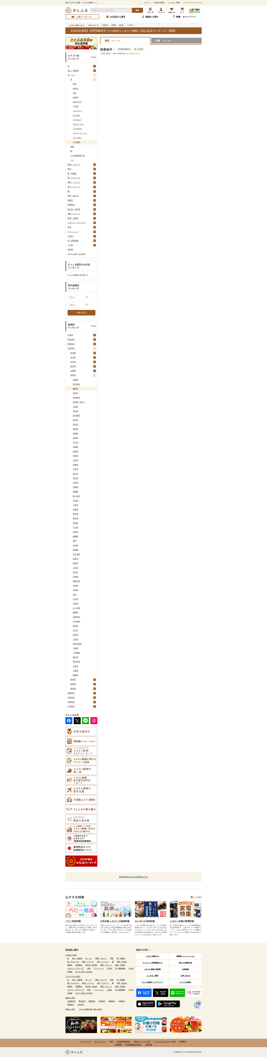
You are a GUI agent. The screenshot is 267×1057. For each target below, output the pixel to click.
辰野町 (75, 509)
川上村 (75, 442)
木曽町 (75, 487)
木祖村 (75, 590)
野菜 (69, 169)
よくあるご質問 (174, 3)
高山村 (75, 411)
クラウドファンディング (192, 3)
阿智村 (75, 523)
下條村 (75, 648)
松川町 (75, 545)
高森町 (75, 380)
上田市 (75, 639)
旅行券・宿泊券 (74, 209)
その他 (70, 245)
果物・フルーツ (74, 165)
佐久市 (75, 630)
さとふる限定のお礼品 (77, 275)
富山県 (73, 357)
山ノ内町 (76, 608)
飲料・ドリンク (74, 182)
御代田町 (76, 384)
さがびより (77, 120)
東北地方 (71, 339)
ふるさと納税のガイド (150, 10)
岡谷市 (75, 635)
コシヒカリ (77, 111)
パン (72, 160)
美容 (69, 227)
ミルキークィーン (80, 133)
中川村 (75, 599)
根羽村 (75, 429)
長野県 (73, 375)
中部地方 (71, 348)
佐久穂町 (76, 621)
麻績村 (75, 675)
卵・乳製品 (72, 173)
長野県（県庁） (79, 402)
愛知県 (73, 689)
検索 (137, 10)
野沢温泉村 (77, 644)
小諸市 (75, 483)
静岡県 (73, 684)
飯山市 (75, 657)
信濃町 (75, 447)
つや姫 (75, 106)
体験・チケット (74, 214)
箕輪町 (75, 492)
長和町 (75, 626)
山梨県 (73, 371)
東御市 (75, 465)
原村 (74, 595)
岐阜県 (73, 680)
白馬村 (75, 586)
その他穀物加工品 (77, 155)
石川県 (73, 362)
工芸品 (70, 236)
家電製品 (71, 205)
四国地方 (71, 702)
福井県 (73, 366)
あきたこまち (78, 124)
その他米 (76, 142)
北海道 (70, 335)
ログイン (147, 3)
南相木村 (76, 581)
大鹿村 (75, 671)
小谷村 (75, 568)
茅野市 (75, 514)
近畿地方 (71, 693)
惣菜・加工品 (73, 196)
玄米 (74, 93)
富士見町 (76, 554)
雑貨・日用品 (73, 218)
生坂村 (75, 577)
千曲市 (75, 505)
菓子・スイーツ (74, 187)
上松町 (75, 407)
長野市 (75, 425)
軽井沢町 (76, 662)
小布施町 (76, 653)
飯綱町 (75, 536)
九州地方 (71, 706)
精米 (74, 84)
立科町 (75, 460)
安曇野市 (76, 617)
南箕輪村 (76, 398)
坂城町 (75, 550)
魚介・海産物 (73, 71)
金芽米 (75, 97)
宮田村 (75, 532)
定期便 (70, 249)
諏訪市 (75, 563)
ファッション (73, 232)
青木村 (75, 393)
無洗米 (75, 88)
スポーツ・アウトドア (77, 223)
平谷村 (75, 603)
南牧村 (75, 451)
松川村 (75, 572)
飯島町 (75, 612)
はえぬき (76, 115)
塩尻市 (75, 559)
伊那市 (75, 456)
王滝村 (75, 501)
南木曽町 (76, 415)
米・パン (71, 75)
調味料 (70, 200)
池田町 (75, 433)
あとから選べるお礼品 (77, 254)
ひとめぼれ (77, 129)
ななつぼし (77, 138)
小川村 (75, 527)
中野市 (75, 469)
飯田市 (75, 389)
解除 (95, 57)
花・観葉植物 (73, 241)
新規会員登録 (159, 3)
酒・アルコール (74, 178)
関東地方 (71, 344)
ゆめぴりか (77, 102)
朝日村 (75, 420)
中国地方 (71, 697)
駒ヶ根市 (76, 496)
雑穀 (72, 147)
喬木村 (75, 518)
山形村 (75, 666)
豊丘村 (75, 474)
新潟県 (73, 353)
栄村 (74, 541)
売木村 (75, 478)
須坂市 (75, 438)
